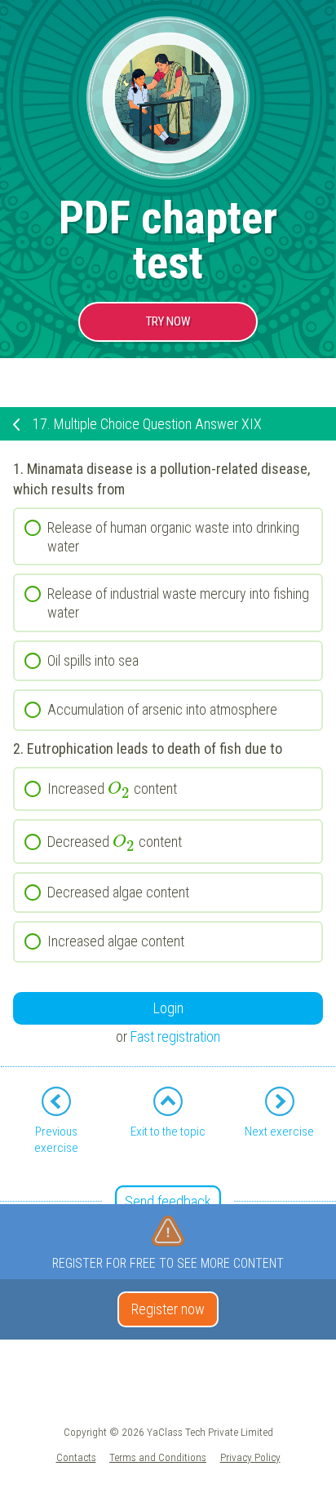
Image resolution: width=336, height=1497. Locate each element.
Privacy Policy (250, 1457)
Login (168, 1007)
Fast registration (175, 1036)
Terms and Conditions (157, 1457)
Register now (168, 1309)
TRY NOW (168, 321)
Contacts (76, 1457)
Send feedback (168, 1201)
